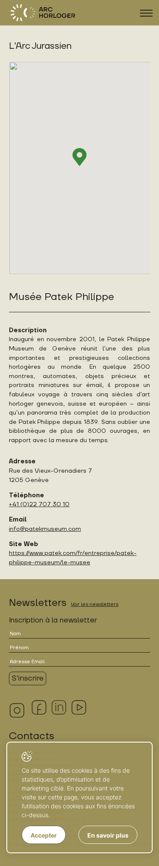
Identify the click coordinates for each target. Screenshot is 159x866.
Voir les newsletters (94, 604)
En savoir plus (107, 835)
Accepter (44, 835)
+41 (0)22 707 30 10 (39, 504)
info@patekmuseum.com (45, 529)
